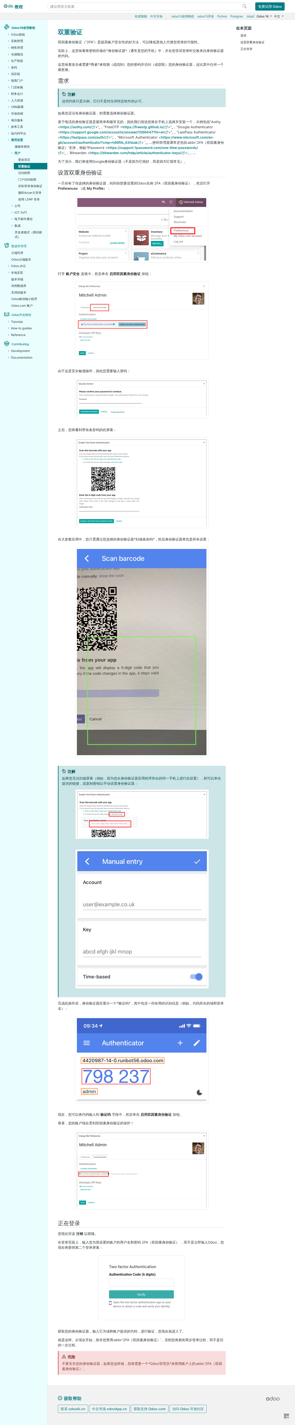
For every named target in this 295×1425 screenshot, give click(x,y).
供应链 (15, 74)
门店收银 (17, 87)
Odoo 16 (263, 16)
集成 (17, 225)
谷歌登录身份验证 (30, 186)
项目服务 (17, 120)
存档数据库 (18, 286)
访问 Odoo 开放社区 (188, 1409)
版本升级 (17, 279)
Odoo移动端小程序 (24, 299)
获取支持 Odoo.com (150, 1409)
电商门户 (17, 80)
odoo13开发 (205, 16)
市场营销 (17, 113)
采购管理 (17, 41)
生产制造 (17, 60)
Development (20, 351)
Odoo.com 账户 (22, 305)
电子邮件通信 (23, 219)
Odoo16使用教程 (23, 28)
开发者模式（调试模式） (28, 234)
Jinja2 (250, 16)
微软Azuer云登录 (29, 192)
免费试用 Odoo (270, 6)
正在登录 (246, 49)
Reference (18, 335)
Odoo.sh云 (18, 266)
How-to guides (21, 328)
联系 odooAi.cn (73, 1409)
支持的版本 (18, 292)
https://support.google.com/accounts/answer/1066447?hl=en (112, 132)
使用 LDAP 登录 (29, 199)
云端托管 (17, 253)
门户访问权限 (27, 179)
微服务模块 (22, 146)
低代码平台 (18, 133)
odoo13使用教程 (182, 16)
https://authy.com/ (76, 127)
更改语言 (24, 159)
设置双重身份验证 (252, 42)
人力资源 (17, 100)
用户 (17, 153)
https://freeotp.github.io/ (143, 127)
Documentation (21, 357)
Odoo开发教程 (21, 315)
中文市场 (156, 16)
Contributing (20, 344)
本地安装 (17, 272)
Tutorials (17, 321)
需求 (243, 35)
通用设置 (17, 140)
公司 (17, 206)
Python (222, 16)
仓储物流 (17, 54)
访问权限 (24, 173)
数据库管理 (19, 246)
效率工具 (17, 126)
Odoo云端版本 (21, 259)
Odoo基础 (18, 34)
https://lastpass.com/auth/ (82, 137)
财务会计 (17, 93)
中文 (277, 16)
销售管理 (17, 47)
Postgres (236, 16)
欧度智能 (141, 16)
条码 (14, 67)
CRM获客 (17, 107)
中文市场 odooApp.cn (109, 1409)
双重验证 (24, 166)
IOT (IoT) (20, 212)
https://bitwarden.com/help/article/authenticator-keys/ (135, 153)
